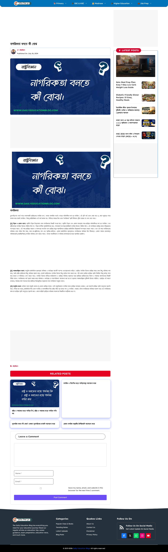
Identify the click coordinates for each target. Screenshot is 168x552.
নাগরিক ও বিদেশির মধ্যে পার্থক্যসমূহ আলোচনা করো (79, 383)
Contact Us (90, 527)
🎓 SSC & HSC (78, 3)
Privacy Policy (91, 535)
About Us (90, 524)
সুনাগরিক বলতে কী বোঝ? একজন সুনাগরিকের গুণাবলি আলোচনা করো (33, 423)
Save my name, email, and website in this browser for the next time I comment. (85, 489)
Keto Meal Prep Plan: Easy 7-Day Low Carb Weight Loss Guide (126, 84)
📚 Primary (58, 3)
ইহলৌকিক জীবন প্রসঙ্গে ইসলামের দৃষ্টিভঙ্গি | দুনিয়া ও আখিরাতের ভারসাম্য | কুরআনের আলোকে (127, 110)
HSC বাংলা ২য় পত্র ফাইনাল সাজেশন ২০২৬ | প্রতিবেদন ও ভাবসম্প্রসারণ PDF (128, 122)
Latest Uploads (62, 531)
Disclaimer (90, 531)
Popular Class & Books (64, 524)
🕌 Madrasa (97, 3)
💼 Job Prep (143, 3)
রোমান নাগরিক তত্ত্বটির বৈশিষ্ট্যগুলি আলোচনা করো (79, 423)
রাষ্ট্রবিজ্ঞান (22, 50)
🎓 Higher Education (120, 3)
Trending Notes (62, 527)
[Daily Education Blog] (22, 3)
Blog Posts (60, 535)
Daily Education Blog (81, 548)
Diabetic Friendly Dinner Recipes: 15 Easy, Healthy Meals (127, 97)
